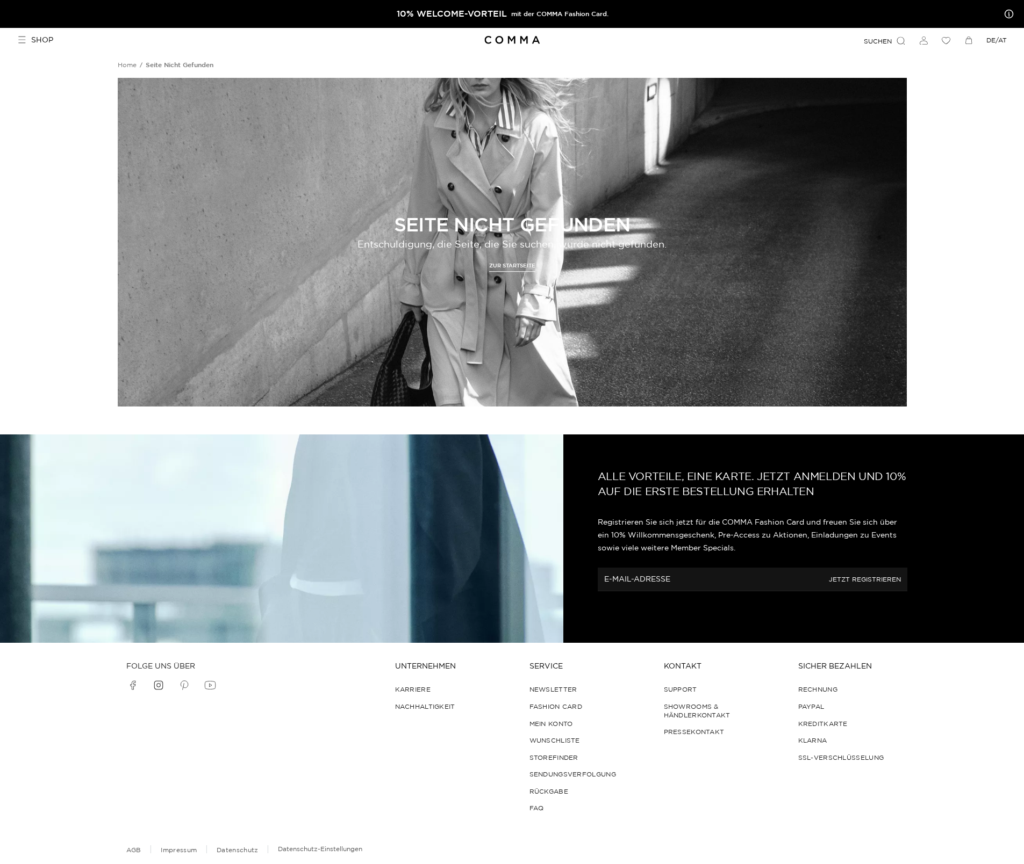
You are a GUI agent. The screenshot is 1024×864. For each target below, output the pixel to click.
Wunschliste (554, 740)
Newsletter (553, 689)
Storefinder (553, 757)
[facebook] (132, 685)
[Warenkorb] (968, 40)
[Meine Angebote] (1006, 14)
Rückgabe (548, 791)
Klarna (812, 740)
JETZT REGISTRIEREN (865, 579)
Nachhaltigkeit (425, 706)
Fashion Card (556, 706)
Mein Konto (551, 723)
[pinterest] (184, 685)
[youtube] (210, 685)
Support (680, 689)
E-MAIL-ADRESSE (637, 579)
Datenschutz (237, 849)
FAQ (536, 807)
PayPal (811, 706)
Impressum (179, 849)
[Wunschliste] (946, 40)
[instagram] (158, 685)
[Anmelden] (923, 40)
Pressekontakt (694, 731)
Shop (42, 39)
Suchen (878, 41)
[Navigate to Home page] (512, 40)
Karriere (413, 689)
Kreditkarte (823, 723)
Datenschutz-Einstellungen (320, 848)
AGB (133, 849)
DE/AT (996, 40)
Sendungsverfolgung (572, 774)
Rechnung (817, 689)
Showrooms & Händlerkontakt (697, 710)
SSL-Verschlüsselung (841, 757)
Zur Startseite (512, 265)
